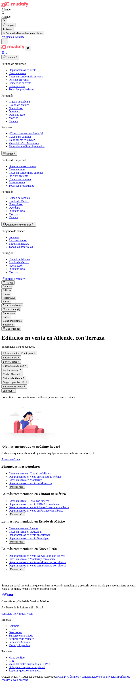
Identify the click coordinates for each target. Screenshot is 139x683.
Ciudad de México (19, 101)
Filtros (9, 282)
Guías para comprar (20, 136)
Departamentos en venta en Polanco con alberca (36, 510)
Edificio (7, 290)
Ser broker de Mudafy (21, 638)
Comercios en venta (20, 82)
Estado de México (19, 104)
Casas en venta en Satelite (23, 528)
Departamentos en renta (22, 166)
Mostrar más (16, 486)
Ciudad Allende (10, 374)
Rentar (8, 29)
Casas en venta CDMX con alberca (29, 500)
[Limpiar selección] (4, 20)
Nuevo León (16, 108)
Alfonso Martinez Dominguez (18, 353)
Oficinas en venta (19, 79)
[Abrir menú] (4, 41)
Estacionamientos (12, 305)
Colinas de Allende (12, 378)
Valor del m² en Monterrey (24, 143)
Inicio (8, 53)
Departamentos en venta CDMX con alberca (34, 504)
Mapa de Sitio (17, 657)
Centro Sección (11, 370)
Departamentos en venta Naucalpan (29, 538)
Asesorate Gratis (10, 459)
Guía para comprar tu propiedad (27, 667)
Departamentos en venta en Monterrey (30, 483)
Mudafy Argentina (19, 645)
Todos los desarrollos (21, 246)
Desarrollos (15, 632)
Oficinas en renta (18, 175)
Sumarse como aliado (21, 635)
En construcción (18, 240)
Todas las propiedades (21, 89)
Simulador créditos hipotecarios (27, 146)
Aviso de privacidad (106, 676)
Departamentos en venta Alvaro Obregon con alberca (39, 507)
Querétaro (14, 111)
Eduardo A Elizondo (13, 386)
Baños (6, 301)
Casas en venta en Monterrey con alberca (32, 559)
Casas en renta (17, 169)
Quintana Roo (17, 114)
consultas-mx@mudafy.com (17, 613)
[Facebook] (2, 595)
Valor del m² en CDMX (22, 139)
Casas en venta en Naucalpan (25, 531)
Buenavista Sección (13, 366)
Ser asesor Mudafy (19, 642)
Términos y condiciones (81, 676)
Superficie (8, 324)
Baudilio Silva (10, 357)
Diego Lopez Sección (14, 382)
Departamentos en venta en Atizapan (29, 534)
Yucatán (13, 121)
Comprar (9, 25)
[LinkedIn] (8, 595)
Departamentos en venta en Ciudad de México (35, 476)
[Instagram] (5, 595)
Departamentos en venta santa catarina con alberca (37, 565)
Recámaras (9, 297)
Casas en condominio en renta (26, 172)
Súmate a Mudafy (14, 36)
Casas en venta (17, 73)
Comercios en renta (20, 179)
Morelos (13, 117)
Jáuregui (7, 390)
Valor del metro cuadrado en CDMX (29, 664)
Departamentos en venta (22, 70)
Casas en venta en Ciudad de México (30, 473)
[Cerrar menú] (28, 48)
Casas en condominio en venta (26, 76)
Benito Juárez (10, 361)
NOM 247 (62, 676)
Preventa (14, 237)
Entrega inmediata (19, 243)
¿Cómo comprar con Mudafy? (26, 133)
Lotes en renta (17, 182)
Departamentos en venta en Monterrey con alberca (37, 562)
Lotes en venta (17, 86)
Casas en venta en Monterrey (25, 479)
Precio (6, 294)
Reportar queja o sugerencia (25, 670)
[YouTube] (11, 595)
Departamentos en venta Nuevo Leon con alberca (37, 555)
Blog (11, 660)
